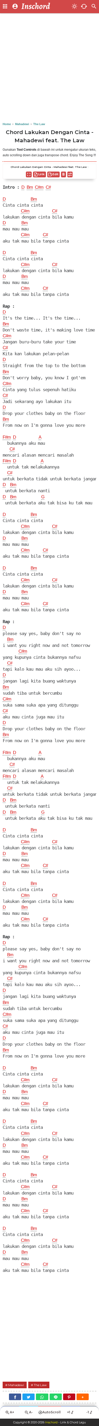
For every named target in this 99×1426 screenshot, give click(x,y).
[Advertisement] (49, 67)
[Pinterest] (69, 1397)
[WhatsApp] (42, 1397)
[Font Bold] (63, 174)
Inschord (51, 1422)
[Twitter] (28, 1397)
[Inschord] (45, 6)
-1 (87, 1412)
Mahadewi (16, 1385)
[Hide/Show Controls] (70, 174)
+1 (68, 1412)
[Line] (56, 1397)
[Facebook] (15, 1397)
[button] (83, 1397)
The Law (40, 1385)
